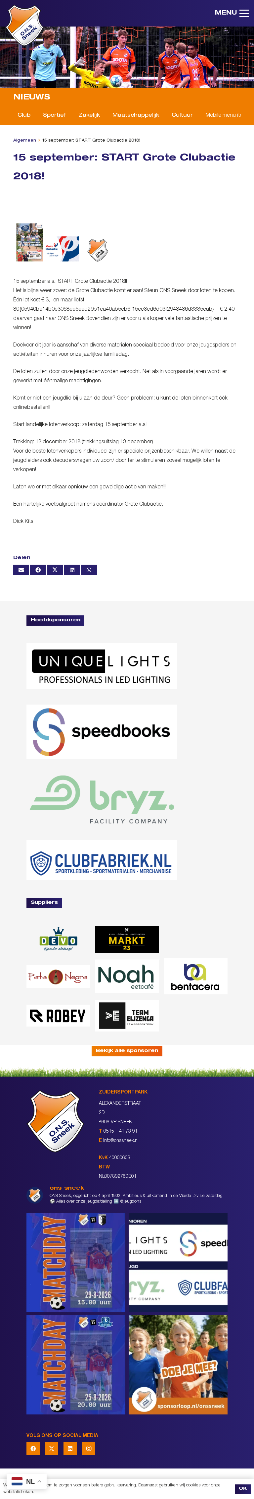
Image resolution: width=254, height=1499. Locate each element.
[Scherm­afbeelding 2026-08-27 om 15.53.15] (58, 1016)
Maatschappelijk (135, 115)
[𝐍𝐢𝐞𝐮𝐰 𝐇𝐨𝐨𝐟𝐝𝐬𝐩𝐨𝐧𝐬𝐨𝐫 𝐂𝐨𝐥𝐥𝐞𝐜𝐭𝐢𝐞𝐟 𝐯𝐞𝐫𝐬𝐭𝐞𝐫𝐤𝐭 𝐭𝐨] (178, 1262)
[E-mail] (21, 570)
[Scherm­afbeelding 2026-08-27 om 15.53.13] (127, 1015)
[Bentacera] (196, 976)
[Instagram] (88, 1448)
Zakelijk (89, 115)
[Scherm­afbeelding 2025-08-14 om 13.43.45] (58, 976)
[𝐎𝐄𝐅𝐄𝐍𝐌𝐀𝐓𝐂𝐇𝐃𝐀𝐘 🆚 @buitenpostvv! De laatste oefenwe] (75, 1364)
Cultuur (182, 115)
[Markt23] (127, 939)
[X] (51, 1448)
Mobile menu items (227, 115)
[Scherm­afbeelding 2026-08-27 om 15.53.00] (101, 666)
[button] (232, 13)
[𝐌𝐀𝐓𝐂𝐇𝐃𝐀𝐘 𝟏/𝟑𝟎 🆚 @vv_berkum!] (75, 1262)
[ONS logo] (24, 25)
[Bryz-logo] (101, 799)
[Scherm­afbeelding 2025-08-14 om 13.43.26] (127, 976)
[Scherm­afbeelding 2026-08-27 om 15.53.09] (101, 860)
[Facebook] (33, 1448)
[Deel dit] (38, 570)
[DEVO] (58, 939)
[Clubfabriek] (196, 939)
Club (24, 115)
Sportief (54, 115)
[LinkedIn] (70, 1448)
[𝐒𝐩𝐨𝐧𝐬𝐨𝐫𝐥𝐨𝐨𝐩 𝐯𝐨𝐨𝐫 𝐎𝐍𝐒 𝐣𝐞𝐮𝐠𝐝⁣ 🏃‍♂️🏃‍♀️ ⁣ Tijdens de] (178, 1364)
